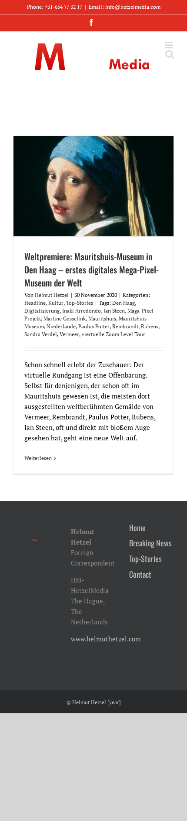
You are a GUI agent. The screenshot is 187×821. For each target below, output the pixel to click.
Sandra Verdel (40, 334)
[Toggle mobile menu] (169, 45)
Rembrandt (125, 326)
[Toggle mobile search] (169, 54)
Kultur (55, 303)
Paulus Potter (94, 326)
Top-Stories (79, 303)
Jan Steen (114, 310)
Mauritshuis (102, 318)
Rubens (149, 326)
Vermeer (69, 334)
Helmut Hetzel (52, 295)
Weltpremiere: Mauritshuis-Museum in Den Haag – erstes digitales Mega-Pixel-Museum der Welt (91, 269)
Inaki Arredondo (81, 310)
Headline (35, 303)
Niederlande (61, 326)
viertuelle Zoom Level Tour (113, 334)
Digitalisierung (42, 310)
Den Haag (123, 303)
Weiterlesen (38, 458)
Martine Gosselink (64, 318)
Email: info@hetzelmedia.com (124, 6)
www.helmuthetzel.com (106, 638)
